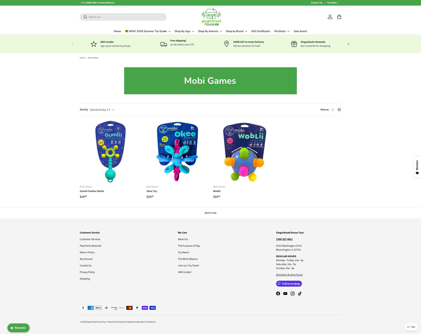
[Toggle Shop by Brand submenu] (246, 31)
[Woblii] (244, 151)
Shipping (85, 279)
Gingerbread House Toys (96, 322)
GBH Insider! (185, 272)
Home (117, 31)
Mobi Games (93, 57)
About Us (183, 239)
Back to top (210, 213)
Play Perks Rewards (90, 246)
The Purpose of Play (189, 246)
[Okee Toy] (177, 151)
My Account (86, 259)
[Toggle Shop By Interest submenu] (221, 31)
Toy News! (183, 252)
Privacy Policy (87, 272)
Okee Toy (152, 191)
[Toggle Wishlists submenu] (288, 31)
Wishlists (280, 31)
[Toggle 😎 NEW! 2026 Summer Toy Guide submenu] (169, 31)
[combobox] (123, 17)
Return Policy (87, 252)
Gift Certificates (260, 31)
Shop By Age (182, 31)
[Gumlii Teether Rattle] (110, 151)
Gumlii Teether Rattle (92, 191)
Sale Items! (300, 31)
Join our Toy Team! (188, 265)
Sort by (84, 109)
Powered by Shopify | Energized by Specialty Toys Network (131, 322)
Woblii (216, 191)
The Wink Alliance (188, 259)
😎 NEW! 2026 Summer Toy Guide (146, 31)
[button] (339, 16)
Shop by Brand (234, 31)
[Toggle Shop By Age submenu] (193, 31)
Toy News (332, 2)
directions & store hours (289, 275)
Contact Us (316, 2)
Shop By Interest (208, 31)
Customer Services (90, 239)
